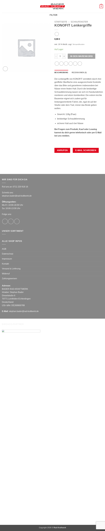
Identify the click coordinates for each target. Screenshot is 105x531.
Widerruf (6, 274)
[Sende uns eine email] (17, 221)
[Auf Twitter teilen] (66, 63)
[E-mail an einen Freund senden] (71, 63)
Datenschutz (7, 254)
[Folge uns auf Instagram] (11, 221)
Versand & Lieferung (11, 269)
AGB (4, 249)
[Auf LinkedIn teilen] (80, 63)
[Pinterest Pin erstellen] (75, 63)
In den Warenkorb (81, 56)
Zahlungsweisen (9, 278)
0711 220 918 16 (20, 187)
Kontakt (5, 264)
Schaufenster (79, 22)
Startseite (60, 22)
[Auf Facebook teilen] (61, 63)
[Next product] (57, 34)
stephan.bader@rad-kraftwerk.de (17, 196)
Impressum (7, 259)
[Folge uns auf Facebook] (5, 221)
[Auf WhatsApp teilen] (57, 63)
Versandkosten (78, 44)
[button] (3, 6)
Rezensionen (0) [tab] (79, 72)
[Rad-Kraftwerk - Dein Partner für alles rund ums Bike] (52, 6)
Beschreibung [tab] (61, 72)
